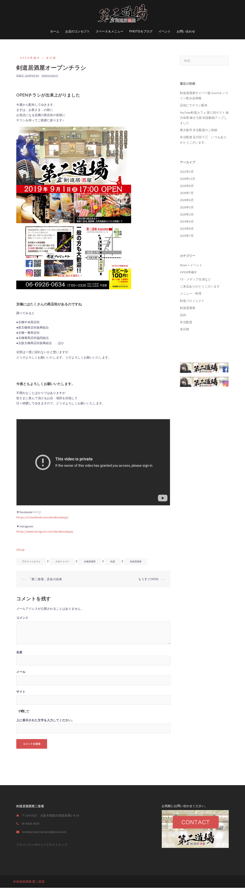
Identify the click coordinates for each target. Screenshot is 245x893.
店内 (183, 315)
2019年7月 (187, 236)
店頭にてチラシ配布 (193, 105)
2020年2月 (187, 214)
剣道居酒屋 (135, 561)
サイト (20, 691)
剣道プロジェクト (192, 301)
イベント (164, 31)
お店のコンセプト (77, 31)
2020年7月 (187, 193)
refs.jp (20, 549)
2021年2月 (187, 171)
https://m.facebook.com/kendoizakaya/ (42, 517)
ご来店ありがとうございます (200, 286)
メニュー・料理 (190, 293)
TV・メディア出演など (195, 279)
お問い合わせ (186, 31)
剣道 (112, 561)
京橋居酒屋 (90, 561)
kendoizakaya (50, 75)
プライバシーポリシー (31, 845)
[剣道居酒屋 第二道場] (122, 14)
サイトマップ (58, 845)
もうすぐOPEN (148, 579)
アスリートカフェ (31, 561)
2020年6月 (187, 200)
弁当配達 (186, 322)
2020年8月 (187, 186)
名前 (19, 652)
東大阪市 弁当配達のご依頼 (198, 130)
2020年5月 (187, 207)
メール (20, 672)
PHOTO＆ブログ (141, 31)
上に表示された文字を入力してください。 (45, 720)
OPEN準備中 (30, 57)
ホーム (54, 31)
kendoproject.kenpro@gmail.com (44, 832)
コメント (22, 618)
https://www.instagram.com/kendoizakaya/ (45, 531)
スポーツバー (62, 561)
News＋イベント (191, 265)
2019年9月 (187, 221)
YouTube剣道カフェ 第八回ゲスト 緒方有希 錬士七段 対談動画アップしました (204, 118)
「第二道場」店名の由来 (45, 579)
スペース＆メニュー (109, 31)
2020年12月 (187, 179)
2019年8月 (187, 228)
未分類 (51, 57)
